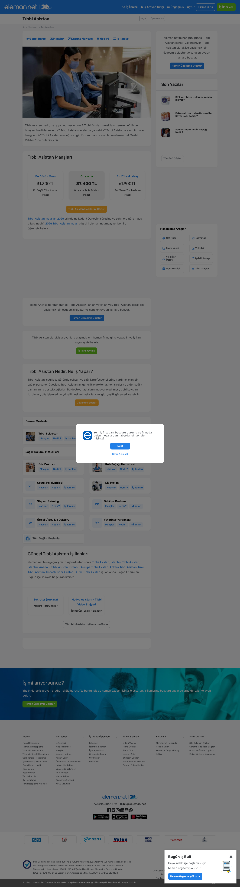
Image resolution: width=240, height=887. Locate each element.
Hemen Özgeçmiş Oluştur (185, 876)
